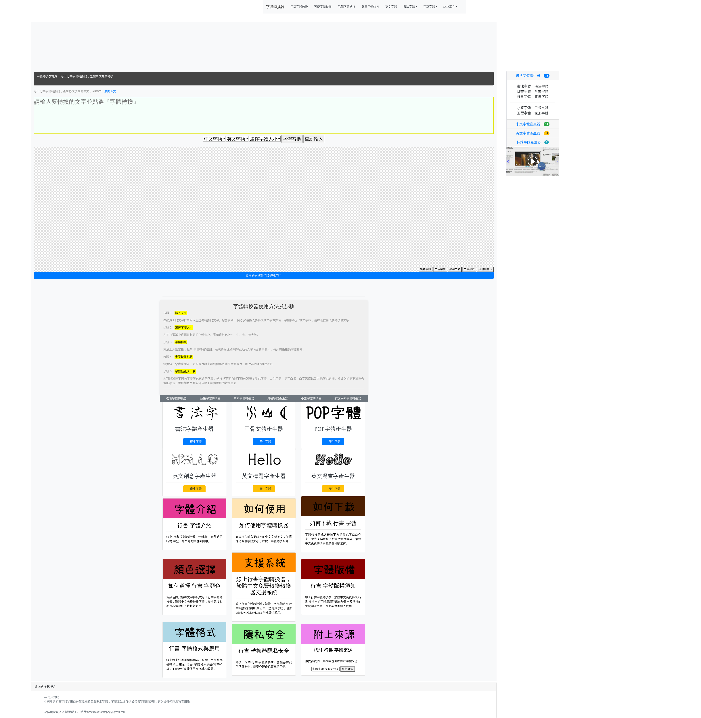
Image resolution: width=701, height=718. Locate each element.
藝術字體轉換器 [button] (210, 398)
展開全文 (110, 91)
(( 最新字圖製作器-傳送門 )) (263, 275)
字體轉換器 (275, 7)
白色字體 (440, 269)
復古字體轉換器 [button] (176, 398)
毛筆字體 (541, 86)
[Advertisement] (264, 48)
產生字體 (196, 441)
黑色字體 (425, 269)
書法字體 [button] (409, 6)
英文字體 (391, 6)
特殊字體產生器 (532, 142)
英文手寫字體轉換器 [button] (348, 398)
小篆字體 (524, 108)
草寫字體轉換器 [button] (244, 398)
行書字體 (524, 97)
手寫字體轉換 (299, 6)
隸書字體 (524, 91)
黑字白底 (454, 269)
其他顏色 (484, 269)
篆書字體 (541, 97)
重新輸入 (314, 138)
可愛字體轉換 (323, 6)
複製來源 (347, 669)
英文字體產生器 (532, 133)
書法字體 (524, 86)
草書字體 (541, 91)
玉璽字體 (524, 113)
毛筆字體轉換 (346, 6)
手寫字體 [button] (429, 6)
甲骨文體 (541, 108)
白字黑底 (469, 269)
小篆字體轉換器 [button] (311, 398)
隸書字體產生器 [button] (277, 398)
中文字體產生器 (532, 124)
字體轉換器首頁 (47, 76)
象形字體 (541, 113)
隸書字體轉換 (370, 6)
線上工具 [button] (449, 6)
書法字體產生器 (532, 76)
